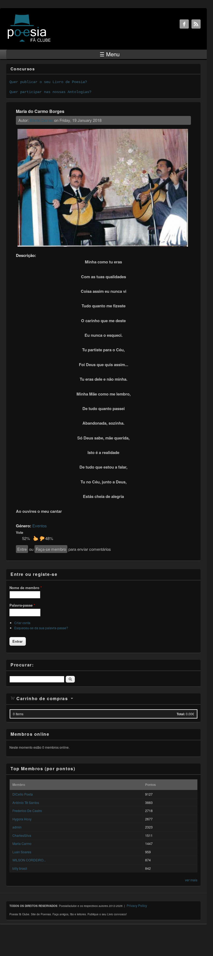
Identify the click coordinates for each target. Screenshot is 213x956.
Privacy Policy (137, 905)
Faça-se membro (51, 549)
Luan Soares (21, 852)
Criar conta (22, 622)
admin (17, 827)
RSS (196, 24)
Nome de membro (25, 587)
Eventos (39, 525)
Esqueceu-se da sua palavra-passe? (41, 627)
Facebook (184, 24)
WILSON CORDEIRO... (29, 860)
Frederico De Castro (27, 810)
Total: (181, 713)
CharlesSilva (21, 835)
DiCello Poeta (22, 794)
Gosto (35, 538)
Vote (19, 532)
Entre (22, 549)
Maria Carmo (41, 120)
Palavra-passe (22, 605)
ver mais (191, 880)
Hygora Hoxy (22, 819)
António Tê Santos (25, 802)
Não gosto (42, 538)
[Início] (29, 41)
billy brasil (19, 868)
